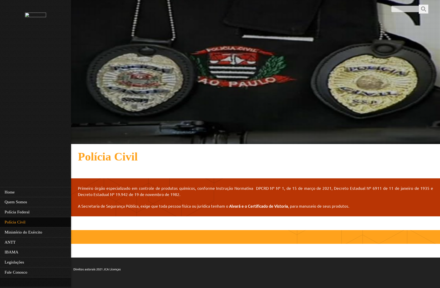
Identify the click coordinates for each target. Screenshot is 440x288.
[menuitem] (35, 192)
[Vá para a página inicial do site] (35, 28)
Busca (423, 9)
